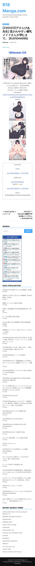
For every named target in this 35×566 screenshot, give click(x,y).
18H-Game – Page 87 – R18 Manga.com (11, 260)
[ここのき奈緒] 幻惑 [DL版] (11, 316)
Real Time (12, 281)
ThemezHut (17, 563)
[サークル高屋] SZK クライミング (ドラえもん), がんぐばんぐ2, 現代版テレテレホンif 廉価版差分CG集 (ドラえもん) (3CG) (17, 388)
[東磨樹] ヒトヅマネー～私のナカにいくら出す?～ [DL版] (17, 331)
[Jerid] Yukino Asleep (9, 525)
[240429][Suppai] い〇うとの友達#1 (14, 355)
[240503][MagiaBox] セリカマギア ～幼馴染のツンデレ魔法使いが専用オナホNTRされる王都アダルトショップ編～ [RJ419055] (17, 403)
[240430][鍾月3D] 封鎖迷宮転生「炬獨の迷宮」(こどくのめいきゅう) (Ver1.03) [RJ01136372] (17, 471)
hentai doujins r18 (8, 530)
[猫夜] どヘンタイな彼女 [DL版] (12, 303)
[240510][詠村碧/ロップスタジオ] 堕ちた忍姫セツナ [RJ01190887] (17, 371)
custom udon (7, 549)
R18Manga (5, 42)
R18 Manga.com (22, 560)
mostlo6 (5, 535)
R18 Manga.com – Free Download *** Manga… (12, 240)
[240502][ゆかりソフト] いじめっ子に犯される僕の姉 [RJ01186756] (17, 492)
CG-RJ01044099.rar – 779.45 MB (17, 173)
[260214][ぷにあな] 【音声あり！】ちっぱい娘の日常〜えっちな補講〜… (11, 278)
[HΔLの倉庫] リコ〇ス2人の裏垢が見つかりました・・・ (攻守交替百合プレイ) (17, 500)
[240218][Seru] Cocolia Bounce (13, 419)
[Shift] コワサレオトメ (9, 443)
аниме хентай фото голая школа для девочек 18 (15, 513)
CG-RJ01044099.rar (17, 182)
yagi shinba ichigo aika (10, 541)
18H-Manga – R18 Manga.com (13, 249)
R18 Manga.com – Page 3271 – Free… (11, 264)
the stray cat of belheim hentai (12, 533)
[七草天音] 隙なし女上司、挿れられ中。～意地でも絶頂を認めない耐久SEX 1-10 (17, 348)
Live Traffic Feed (12, 237)
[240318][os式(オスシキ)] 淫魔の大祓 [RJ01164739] (14, 412)
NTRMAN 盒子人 (8, 522)
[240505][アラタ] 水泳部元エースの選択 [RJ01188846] (15, 450)
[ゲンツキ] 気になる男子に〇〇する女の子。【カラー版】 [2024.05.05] (16, 458)
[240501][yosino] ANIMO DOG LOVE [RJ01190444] (14, 425)
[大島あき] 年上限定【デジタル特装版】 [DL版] (17, 290)
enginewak (6, 527)
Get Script (7, 281)
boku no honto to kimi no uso (12, 552)
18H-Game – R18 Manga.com (12, 257)
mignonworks (7, 519)
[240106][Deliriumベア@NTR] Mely (14, 432)
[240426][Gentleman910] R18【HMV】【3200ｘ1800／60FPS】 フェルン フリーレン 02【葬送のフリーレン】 (17, 339)
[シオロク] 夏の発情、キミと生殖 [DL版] (15, 438)
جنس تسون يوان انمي (9, 546)
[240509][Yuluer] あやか (10, 395)
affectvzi (5, 543)
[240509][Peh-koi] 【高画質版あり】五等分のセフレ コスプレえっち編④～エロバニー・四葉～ (17, 363)
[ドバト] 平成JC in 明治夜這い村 (13, 464)
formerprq (6, 538)
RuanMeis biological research (12, 516)
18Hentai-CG (6, 24)
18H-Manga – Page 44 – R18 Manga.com (12, 272)
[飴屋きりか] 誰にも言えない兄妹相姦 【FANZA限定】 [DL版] (17, 296)
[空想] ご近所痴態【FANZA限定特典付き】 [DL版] (17, 310)
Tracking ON (16, 281)
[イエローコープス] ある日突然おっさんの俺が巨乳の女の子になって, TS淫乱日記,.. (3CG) (17, 479)
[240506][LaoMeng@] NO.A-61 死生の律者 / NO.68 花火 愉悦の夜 (17, 379)
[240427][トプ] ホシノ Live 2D (12, 485)
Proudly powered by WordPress (12, 561)
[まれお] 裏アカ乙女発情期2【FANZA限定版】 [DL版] (17, 323)
